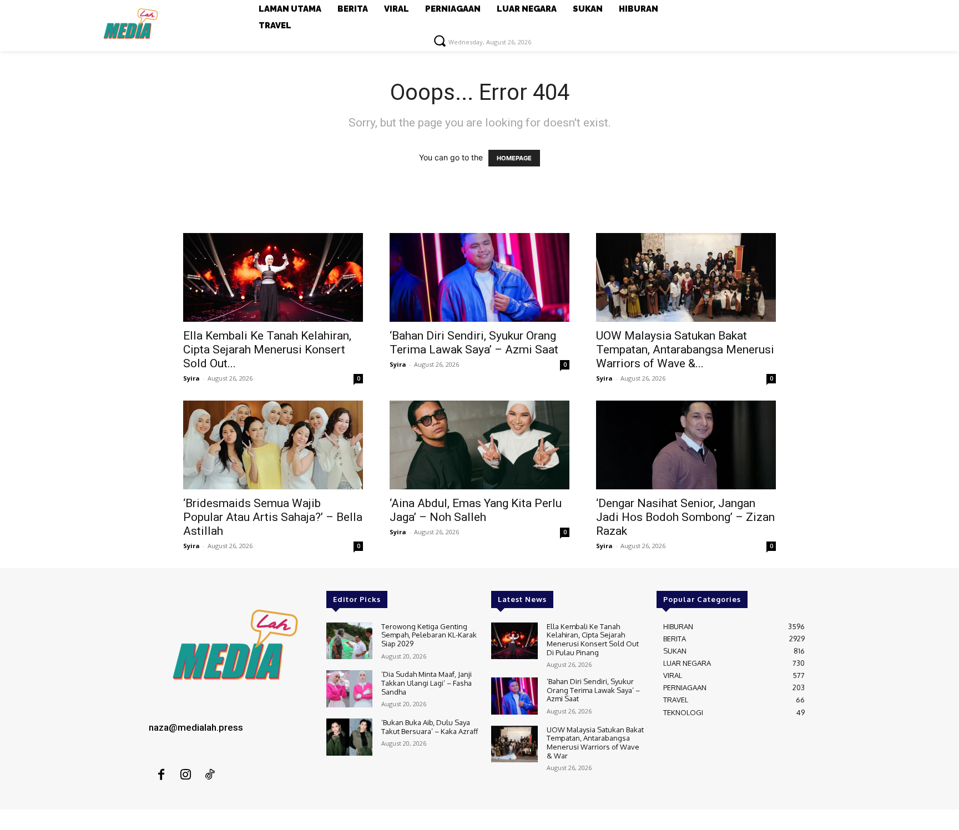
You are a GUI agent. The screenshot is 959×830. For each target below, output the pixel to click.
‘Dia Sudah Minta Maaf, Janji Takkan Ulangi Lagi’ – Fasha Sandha (426, 683)
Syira (191, 378)
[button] (439, 40)
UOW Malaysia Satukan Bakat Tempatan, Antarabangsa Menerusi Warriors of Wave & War (595, 742)
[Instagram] (185, 775)
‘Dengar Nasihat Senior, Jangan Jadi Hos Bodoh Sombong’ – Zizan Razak (685, 517)
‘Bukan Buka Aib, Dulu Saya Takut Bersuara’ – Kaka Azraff (429, 727)
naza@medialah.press (196, 727)
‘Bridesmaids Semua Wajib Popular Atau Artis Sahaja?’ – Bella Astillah (272, 517)
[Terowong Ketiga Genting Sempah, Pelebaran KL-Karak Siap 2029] (349, 641)
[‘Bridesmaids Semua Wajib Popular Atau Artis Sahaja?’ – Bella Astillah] (273, 445)
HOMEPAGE (514, 158)
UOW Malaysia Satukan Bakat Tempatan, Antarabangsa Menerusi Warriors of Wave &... (685, 349)
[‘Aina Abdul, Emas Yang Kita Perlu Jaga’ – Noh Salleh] (479, 445)
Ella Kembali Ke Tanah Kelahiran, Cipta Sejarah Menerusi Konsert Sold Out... (267, 349)
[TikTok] (210, 775)
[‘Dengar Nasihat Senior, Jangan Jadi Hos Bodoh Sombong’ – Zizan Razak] (686, 445)
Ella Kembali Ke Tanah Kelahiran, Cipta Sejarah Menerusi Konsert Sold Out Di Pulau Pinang (593, 639)
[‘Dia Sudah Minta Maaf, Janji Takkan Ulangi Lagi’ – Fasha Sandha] (349, 688)
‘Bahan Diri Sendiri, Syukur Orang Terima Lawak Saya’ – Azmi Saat (474, 342)
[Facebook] (161, 775)
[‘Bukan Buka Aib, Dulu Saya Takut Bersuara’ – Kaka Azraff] (349, 737)
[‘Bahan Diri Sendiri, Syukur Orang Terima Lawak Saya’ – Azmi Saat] (479, 277)
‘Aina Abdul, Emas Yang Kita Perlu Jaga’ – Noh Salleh (476, 510)
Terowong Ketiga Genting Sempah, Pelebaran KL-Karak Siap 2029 (429, 635)
